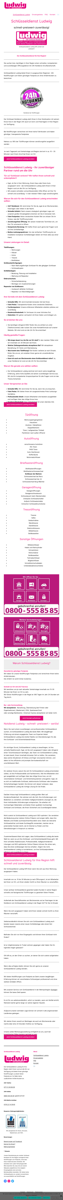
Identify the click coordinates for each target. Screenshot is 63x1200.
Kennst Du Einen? (9, 1144)
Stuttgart (54, 990)
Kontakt (52, 14)
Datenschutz (46, 1197)
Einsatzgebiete (37, 14)
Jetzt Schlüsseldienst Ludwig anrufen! (20, 159)
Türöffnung (31, 414)
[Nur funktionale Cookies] (61, 1196)
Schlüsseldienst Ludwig (21, 14)
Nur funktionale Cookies (35, 1197)
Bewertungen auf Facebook (13, 1141)
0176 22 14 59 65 (9, 1104)
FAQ (46, 14)
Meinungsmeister (9, 1147)
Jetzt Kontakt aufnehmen (31, 718)
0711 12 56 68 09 (9, 1087)
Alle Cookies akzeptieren (20, 1197)
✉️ (58, 14)
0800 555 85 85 (9, 1096)
